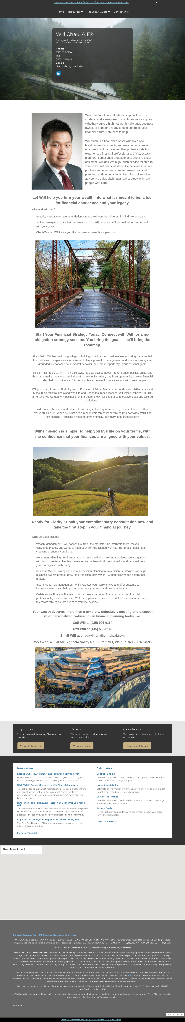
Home (60, 11)
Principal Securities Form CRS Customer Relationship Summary (44, 935)
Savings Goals (104, 808)
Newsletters (25, 768)
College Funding (106, 774)
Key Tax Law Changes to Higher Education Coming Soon (48, 819)
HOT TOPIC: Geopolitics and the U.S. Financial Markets (47, 785)
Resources (74, 11)
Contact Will (121, 11)
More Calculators (107, 821)
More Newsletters (28, 833)
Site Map (17, 1005)
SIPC (130, 975)
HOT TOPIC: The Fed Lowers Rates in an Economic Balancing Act (51, 804)
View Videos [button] (80, 746)
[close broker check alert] (156, 2)
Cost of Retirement (107, 796)
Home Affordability (107, 785)
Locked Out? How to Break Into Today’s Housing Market (48, 774)
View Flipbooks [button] (29, 746)
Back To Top (173, 1014)
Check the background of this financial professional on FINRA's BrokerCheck (91, 2)
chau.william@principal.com (71, 66)
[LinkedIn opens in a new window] (58, 73)
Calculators (104, 768)
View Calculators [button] (136, 746)
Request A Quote (97, 11)
